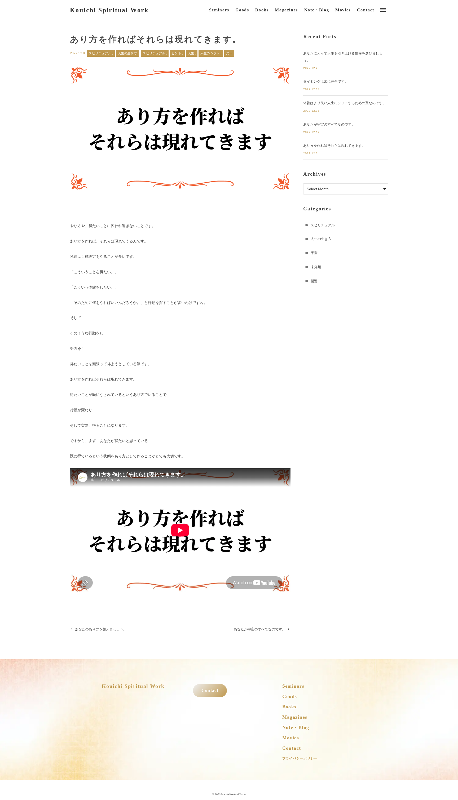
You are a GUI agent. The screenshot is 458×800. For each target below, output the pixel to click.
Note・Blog (295, 727)
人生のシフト (210, 53)
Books (289, 706)
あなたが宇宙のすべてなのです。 (329, 124)
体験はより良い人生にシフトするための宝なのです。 (344, 103)
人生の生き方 (127, 53)
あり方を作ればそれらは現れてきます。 (334, 146)
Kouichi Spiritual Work (109, 10)
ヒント (176, 53)
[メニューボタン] (382, 10)
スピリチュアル (100, 53)
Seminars (293, 686)
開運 (314, 281)
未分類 (316, 267)
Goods (289, 696)
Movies (290, 737)
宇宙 (314, 253)
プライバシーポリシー (300, 758)
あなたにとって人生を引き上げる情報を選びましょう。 (342, 56)
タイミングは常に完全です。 (325, 81)
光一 (229, 53)
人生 (191, 53)
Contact (209, 690)
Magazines (294, 717)
